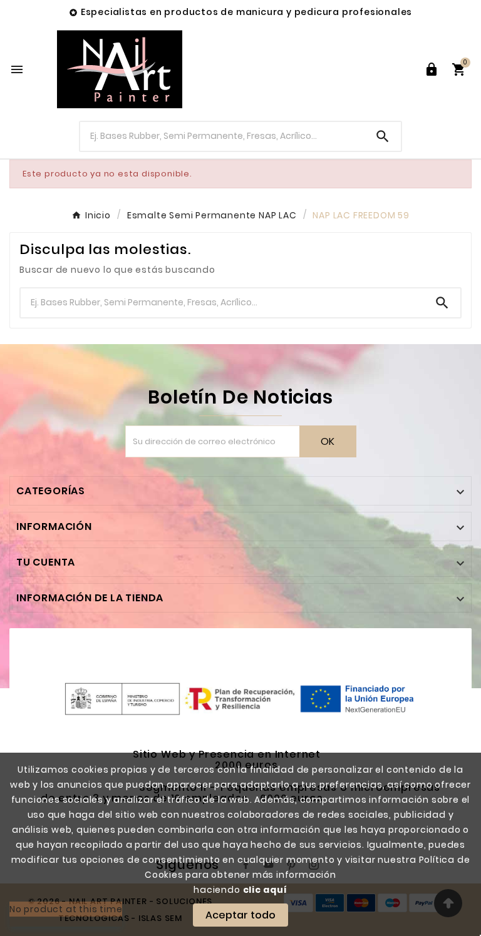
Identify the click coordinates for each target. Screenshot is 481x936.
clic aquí (265, 889)
